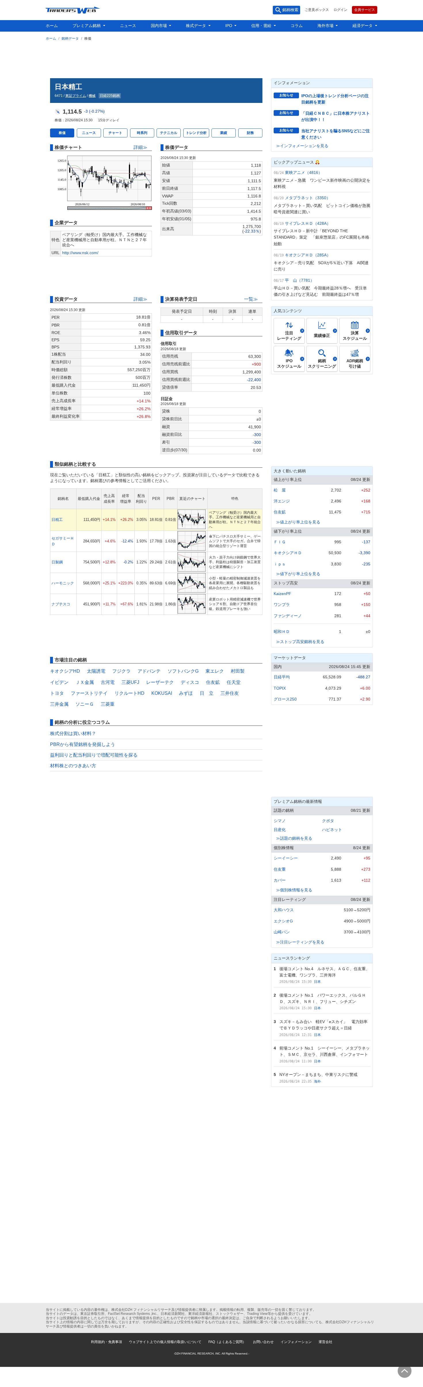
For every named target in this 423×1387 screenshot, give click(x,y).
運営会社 (325, 1342)
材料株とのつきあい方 (73, 765)
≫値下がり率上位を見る (298, 573)
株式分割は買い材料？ (73, 733)
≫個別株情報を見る (294, 890)
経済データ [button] (363, 25)
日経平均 (282, 677)
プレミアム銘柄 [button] (87, 25)
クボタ (328, 820)
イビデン (59, 682)
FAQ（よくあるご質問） (227, 1342)
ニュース (128, 25)
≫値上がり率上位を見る (298, 522)
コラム (297, 25)
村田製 (238, 671)
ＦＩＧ (280, 542)
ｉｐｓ (280, 564)
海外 (317, 1081)
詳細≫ (140, 147)
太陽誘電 (96, 671)
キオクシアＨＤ (288, 552)
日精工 (57, 519)
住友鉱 (213, 682)
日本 (317, 982)
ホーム (52, 25)
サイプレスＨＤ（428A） (308, 223)
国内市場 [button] (159, 25)
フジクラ (121, 671)
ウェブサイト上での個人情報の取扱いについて (165, 1342)
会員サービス (364, 10)
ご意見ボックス (317, 10)
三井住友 (229, 693)
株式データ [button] (196, 25)
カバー (280, 880)
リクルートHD (129, 693)
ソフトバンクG (183, 671)
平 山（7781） (299, 280)
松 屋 (280, 490)
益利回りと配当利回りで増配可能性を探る (94, 755)
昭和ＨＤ (282, 631)
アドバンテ (149, 671)
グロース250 (285, 699)
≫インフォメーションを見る (302, 145)
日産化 (280, 829)
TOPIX (280, 688)
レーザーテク (160, 682)
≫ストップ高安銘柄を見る (300, 641)
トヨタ (57, 693)
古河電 (108, 682)
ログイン (340, 10)
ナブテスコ (61, 604)
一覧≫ (251, 299)
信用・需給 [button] (262, 25)
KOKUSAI (161, 693)
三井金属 (59, 704)
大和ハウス (284, 910)
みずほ (186, 693)
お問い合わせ (263, 1342)
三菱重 (108, 704)
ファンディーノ (288, 615)
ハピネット (332, 829)
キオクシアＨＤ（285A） (308, 255)
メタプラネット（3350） (307, 197)
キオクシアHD (65, 671)
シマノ (280, 820)
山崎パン (282, 932)
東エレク (214, 671)
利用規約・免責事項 (106, 1342)
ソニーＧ (84, 704)
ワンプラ (282, 604)
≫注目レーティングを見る (300, 942)
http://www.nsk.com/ (80, 252)
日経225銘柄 (110, 96)
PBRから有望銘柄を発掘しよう (82, 744)
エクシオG (283, 921)
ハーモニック (63, 583)
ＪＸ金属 (84, 682)
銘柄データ (70, 39)
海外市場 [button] (326, 25)
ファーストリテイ (89, 693)
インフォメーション (296, 1342)
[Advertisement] (211, 58)
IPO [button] (229, 25)
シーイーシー (286, 858)
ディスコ (190, 682)
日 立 (207, 693)
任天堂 (234, 682)
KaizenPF (282, 593)
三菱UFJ (130, 682)
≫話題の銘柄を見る (294, 838)
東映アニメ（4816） (303, 172)
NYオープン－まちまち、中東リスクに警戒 (318, 1074)
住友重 (280, 869)
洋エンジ (282, 501)
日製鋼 (57, 562)
